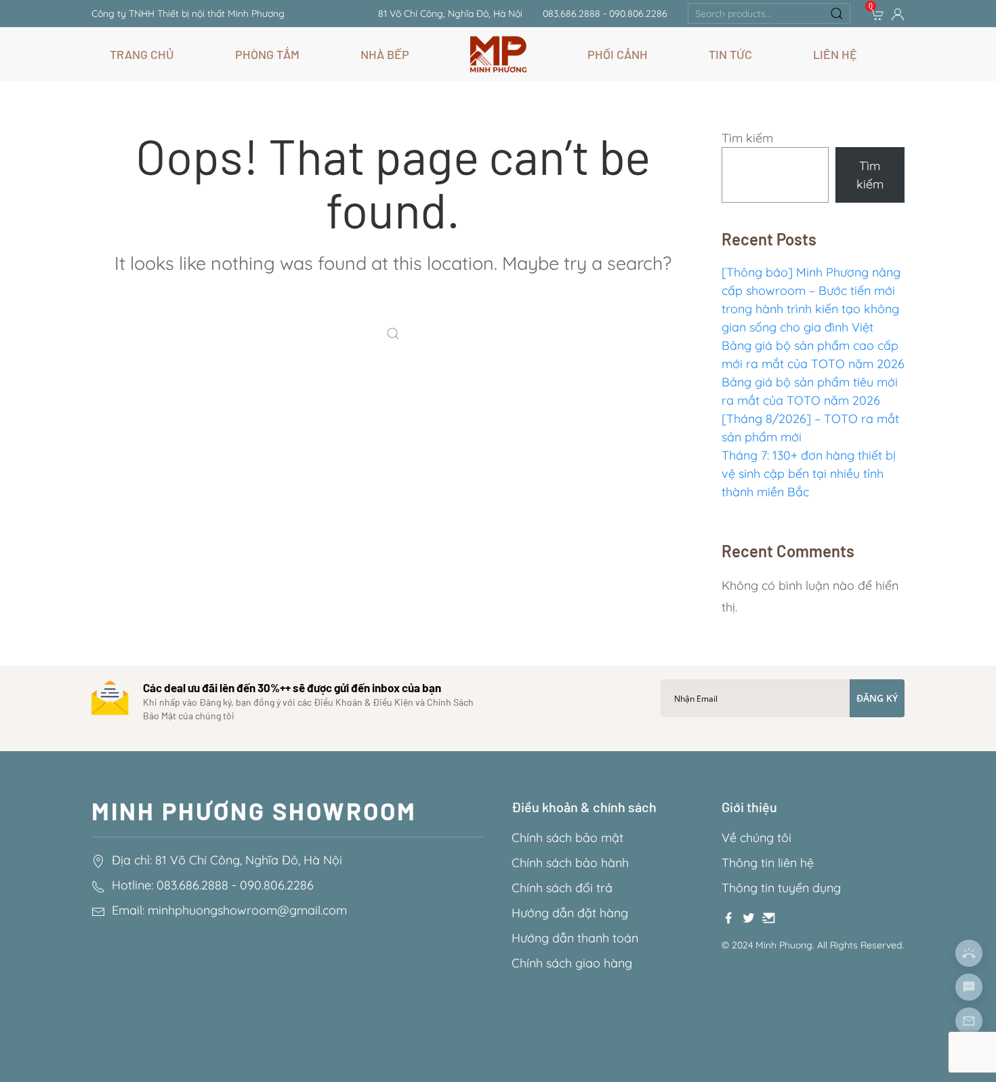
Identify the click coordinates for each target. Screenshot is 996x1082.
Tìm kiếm (747, 138)
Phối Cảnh (617, 54)
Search (836, 13)
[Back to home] (498, 54)
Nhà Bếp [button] (384, 54)
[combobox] (769, 13)
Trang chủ (142, 54)
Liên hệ (835, 54)
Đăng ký (877, 698)
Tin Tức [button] (730, 54)
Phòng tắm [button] (267, 54)
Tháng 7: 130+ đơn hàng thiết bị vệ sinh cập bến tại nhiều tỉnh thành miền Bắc (809, 473)
